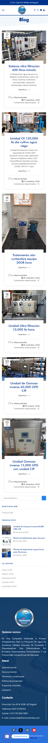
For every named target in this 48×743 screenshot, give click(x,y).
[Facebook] (35, 10)
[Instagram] (27, 730)
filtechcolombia (20, 97)
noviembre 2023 (9, 586)
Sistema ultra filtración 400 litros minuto (24, 68)
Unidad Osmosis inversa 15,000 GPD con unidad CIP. (24, 465)
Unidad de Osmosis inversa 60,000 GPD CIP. (24, 387)
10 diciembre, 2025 (32, 484)
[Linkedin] (44, 10)
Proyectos (6, 512)
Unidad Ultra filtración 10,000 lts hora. (24, 327)
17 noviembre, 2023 (32, 100)
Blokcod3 (33, 738)
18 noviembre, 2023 (32, 278)
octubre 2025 (8, 582)
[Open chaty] (7, 736)
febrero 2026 (7, 574)
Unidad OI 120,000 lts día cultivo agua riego (24, 142)
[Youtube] (41, 10)
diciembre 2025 (9, 578)
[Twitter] (38, 10)
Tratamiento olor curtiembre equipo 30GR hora (24, 258)
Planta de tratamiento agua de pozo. (29, 538)
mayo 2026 (7, 570)
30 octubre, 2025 (32, 406)
